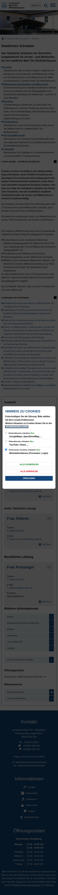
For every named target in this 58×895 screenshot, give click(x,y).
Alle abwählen (29, 471)
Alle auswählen (29, 464)
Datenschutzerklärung (16, 427)
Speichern (29, 478)
